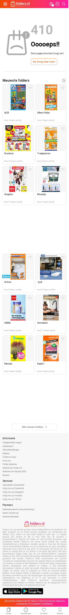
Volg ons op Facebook (13, 488)
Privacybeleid (34, 604)
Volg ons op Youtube (12, 495)
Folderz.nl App (9, 457)
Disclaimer (50, 601)
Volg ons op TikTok (12, 499)
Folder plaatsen (10, 464)
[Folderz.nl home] (20, 4)
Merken (6, 453)
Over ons (7, 460)
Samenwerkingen (11, 516)
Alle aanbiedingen (11, 450)
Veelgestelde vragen (12, 442)
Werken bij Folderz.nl (12, 468)
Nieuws (6, 475)
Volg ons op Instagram (13, 492)
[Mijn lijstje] (57, 4)
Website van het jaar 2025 (14, 471)
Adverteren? (8, 446)
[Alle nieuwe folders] (63, 80)
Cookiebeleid (47, 604)
